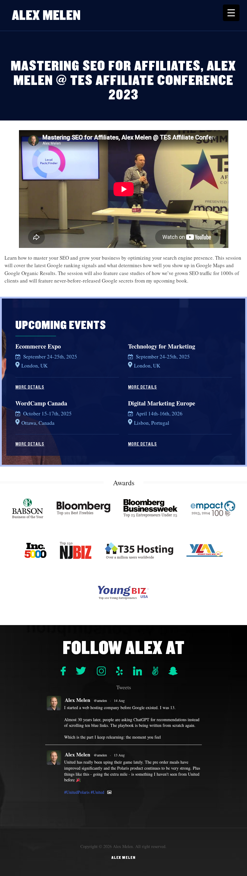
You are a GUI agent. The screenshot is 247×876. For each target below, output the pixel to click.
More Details (29, 387)
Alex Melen (46, 15)
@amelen (100, 700)
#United (97, 792)
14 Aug (119, 700)
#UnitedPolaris (76, 792)
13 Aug (119, 754)
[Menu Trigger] (231, 13)
